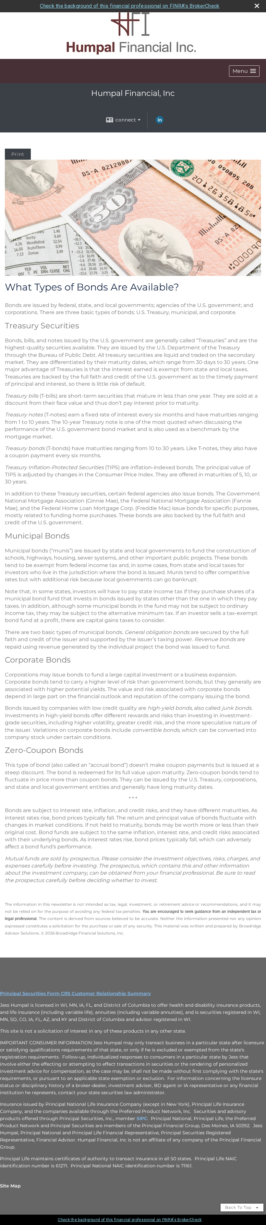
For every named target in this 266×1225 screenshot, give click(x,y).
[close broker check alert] (257, 5)
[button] (244, 71)
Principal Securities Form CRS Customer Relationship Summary (75, 993)
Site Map (10, 1186)
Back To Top (239, 1207)
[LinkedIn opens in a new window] (159, 122)
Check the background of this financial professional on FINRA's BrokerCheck (129, 6)
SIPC (142, 1118)
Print (17, 154)
